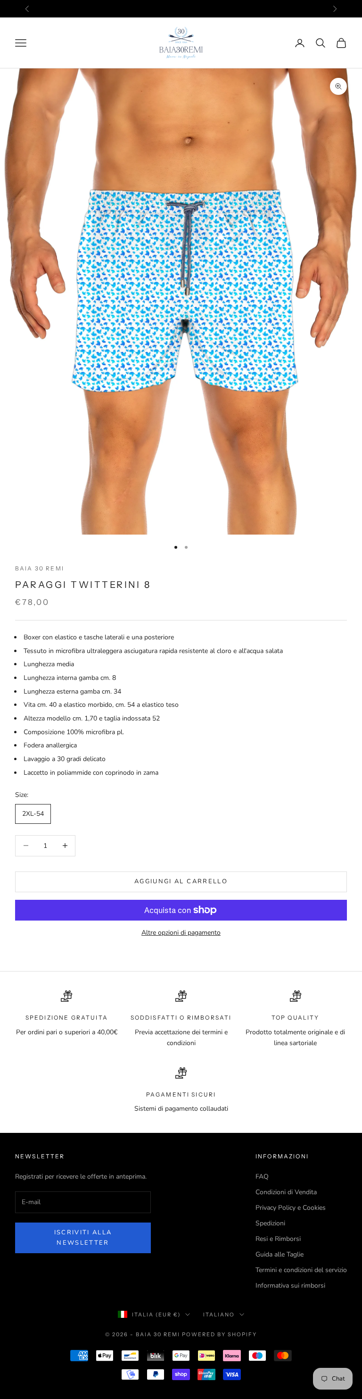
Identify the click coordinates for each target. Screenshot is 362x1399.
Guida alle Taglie (279, 1254)
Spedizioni (270, 1223)
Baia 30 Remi (39, 568)
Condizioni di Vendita (286, 1192)
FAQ (262, 1176)
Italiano (219, 1314)
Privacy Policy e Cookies (290, 1207)
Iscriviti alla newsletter (83, 1237)
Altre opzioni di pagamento (181, 932)
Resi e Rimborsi (278, 1238)
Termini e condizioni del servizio (301, 1269)
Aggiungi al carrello (181, 881)
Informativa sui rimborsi (290, 1285)
